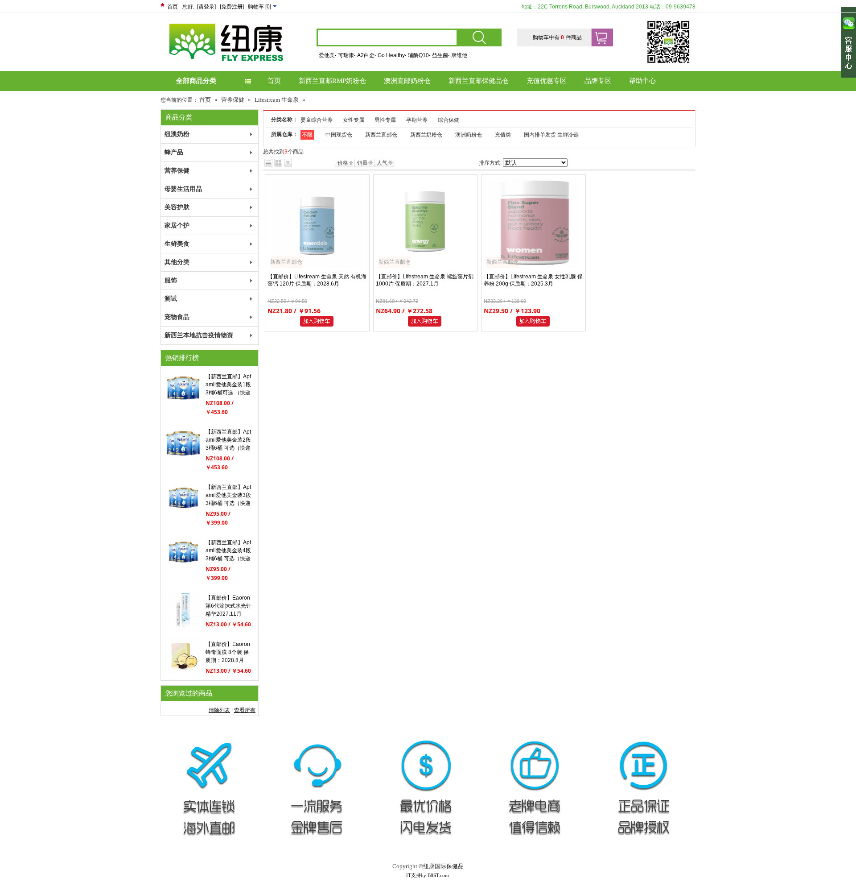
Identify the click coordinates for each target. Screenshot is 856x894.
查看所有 (244, 710)
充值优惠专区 (547, 80)
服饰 (171, 280)
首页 (172, 7)
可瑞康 (347, 55)
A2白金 (366, 55)
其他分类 (177, 262)
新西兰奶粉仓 (426, 135)
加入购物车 (318, 321)
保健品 (455, 866)
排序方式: (490, 163)
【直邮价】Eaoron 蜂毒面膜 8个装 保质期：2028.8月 (228, 652)
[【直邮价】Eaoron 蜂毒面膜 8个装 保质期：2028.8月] (183, 672)
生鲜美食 (177, 243)
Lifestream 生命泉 (277, 99)
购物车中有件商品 (557, 37)
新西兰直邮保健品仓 (479, 80)
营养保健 (232, 99)
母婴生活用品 (183, 189)
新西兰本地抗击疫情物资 (199, 335)
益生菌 (441, 55)
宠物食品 (177, 317)
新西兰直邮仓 (381, 135)
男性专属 (385, 120)
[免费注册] (232, 7)
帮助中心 (642, 80)
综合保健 (448, 120)
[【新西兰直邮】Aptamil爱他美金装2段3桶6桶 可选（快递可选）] (183, 459)
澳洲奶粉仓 (468, 135)
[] (260, 7)
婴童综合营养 (316, 120)
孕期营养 (417, 120)
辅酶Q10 (419, 55)
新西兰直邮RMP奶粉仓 (332, 80)
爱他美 (328, 55)
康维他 (459, 55)
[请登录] (206, 7)
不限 (307, 135)
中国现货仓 (338, 135)
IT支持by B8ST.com (427, 875)
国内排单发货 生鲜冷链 (551, 135)
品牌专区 (597, 80)
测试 (171, 298)
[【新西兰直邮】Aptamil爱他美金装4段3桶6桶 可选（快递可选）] (183, 570)
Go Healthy (392, 55)
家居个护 (177, 225)
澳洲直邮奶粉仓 (407, 80)
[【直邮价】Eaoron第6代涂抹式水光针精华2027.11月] (183, 625)
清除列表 (219, 710)
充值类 (503, 135)
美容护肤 (177, 207)
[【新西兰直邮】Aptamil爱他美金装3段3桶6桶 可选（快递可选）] (183, 515)
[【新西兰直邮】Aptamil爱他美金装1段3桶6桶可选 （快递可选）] (183, 404)
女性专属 (353, 120)
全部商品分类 (196, 80)
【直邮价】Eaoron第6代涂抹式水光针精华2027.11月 (228, 606)
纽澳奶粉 (177, 134)
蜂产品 (174, 152)
